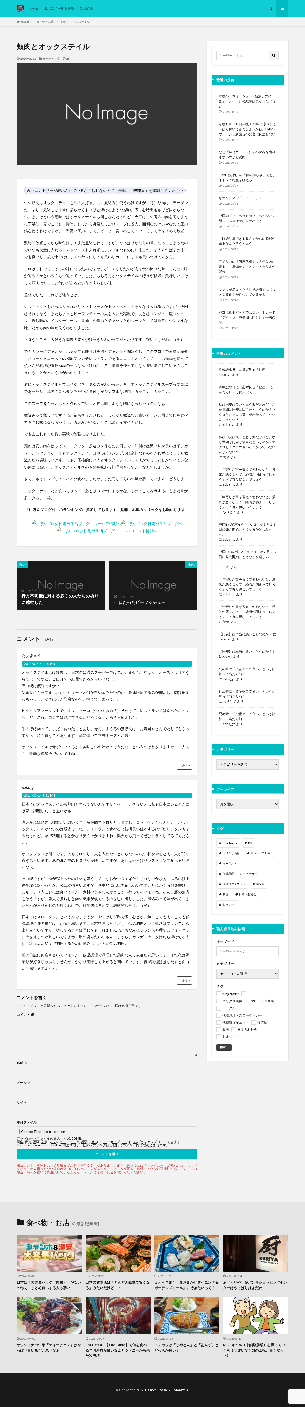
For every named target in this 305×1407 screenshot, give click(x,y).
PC (250, 843)
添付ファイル (27, 1122)
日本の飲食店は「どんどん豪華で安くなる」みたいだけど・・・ (118, 1285)
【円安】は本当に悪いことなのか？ (245, 634)
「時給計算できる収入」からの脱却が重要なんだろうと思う (247, 241)
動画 (225, 894)
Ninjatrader (230, 843)
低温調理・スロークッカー (240, 873)
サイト (22, 1102)
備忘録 (260, 884)
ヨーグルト (230, 863)
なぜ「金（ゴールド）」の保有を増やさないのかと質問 (247, 154)
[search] (274, 55)
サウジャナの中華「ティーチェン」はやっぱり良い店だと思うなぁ (49, 1347)
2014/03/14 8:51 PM (39, 795)
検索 (223, 1047)
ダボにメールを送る (59, 8)
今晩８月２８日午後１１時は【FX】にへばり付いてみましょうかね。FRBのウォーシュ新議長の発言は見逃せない (247, 129)
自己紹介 (86, 8)
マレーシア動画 (260, 853)
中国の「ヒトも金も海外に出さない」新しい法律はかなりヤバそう (247, 218)
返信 (184, 765)
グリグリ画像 (231, 853)
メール (24, 1082)
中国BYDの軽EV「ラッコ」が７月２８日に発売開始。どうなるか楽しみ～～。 (247, 529)
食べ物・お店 (45, 21)
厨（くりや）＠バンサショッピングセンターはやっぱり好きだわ (255, 1285)
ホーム (34, 8)
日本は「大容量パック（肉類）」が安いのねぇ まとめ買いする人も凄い (49, 1285)
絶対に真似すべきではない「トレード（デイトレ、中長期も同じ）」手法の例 (247, 317)
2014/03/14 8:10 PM (39, 664)
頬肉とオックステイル (75, 21)
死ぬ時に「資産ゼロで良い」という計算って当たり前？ (247, 671)
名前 (22, 1062)
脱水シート (230, 904)
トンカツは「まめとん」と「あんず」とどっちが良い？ (186, 1347)
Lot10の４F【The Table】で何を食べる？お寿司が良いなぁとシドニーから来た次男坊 (118, 1350)
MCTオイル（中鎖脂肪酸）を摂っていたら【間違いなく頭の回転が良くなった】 (254, 1350)
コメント (25, 1014)
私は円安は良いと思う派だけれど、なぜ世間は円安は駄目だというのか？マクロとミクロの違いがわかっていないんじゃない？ (247, 412)
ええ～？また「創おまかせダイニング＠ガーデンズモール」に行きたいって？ (186, 1285)
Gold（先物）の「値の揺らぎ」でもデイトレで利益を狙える (247, 177)
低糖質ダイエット (234, 884)
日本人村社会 (247, 894)
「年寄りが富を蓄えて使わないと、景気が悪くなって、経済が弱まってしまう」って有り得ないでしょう (247, 474)
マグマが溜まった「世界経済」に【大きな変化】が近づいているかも (247, 291)
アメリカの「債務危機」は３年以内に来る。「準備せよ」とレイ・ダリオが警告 (247, 266)
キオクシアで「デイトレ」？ (240, 198)
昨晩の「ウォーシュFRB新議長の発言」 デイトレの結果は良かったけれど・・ (247, 101)
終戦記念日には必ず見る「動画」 (244, 370)
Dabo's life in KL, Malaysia (167, 1390)
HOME (25, 21)
